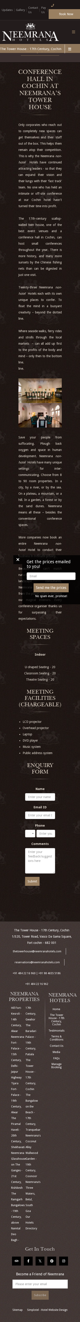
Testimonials (56, 1030)
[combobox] (30, 833)
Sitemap (17, 1310)
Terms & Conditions (56, 1038)
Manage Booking (56, 1066)
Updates (7, 10)
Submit (32, 881)
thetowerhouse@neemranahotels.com (37, 951)
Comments (40, 844)
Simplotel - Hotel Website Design (47, 1310)
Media (56, 1052)
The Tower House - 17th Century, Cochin (30, 49)
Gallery (20, 10)
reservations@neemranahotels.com (37, 962)
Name (40, 789)
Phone (40, 825)
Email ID (40, 807)
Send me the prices (51, 588)
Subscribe (40, 1295)
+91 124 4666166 (54, 13)
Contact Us (56, 1045)
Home (56, 1009)
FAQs (56, 1058)
